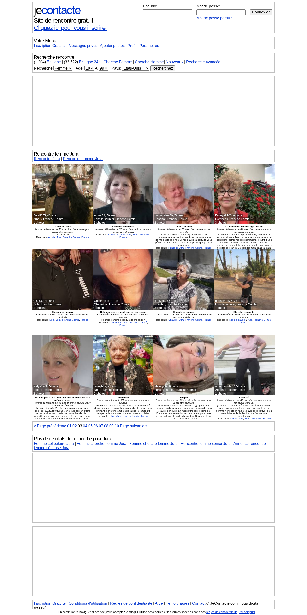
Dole (51, 320)
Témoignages (177, 603)
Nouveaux (174, 62)
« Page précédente (50, 426)
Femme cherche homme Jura (101, 443)
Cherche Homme (149, 62)
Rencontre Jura (47, 159)
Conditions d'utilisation (88, 603)
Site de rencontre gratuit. (64, 20)
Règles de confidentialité (131, 603)
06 (96, 426)
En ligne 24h (89, 62)
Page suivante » (134, 426)
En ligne (54, 62)
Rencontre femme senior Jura (206, 443)
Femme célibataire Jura (54, 443)
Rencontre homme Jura (83, 159)
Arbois (51, 237)
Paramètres (149, 46)
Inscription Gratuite (50, 46)
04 (85, 426)
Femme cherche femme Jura (153, 443)
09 (111, 426)
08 (106, 426)
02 (74, 426)
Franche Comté (71, 237)
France (85, 237)
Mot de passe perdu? (214, 18)
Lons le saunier (116, 234)
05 (90, 426)
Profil (132, 46)
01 (69, 426)
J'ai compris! (247, 612)
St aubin (173, 320)
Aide (159, 603)
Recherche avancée (203, 62)
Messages (83, 46)
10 (117, 426)
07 (101, 426)
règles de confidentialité (221, 612)
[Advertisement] (153, 111)
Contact (198, 603)
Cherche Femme (117, 62)
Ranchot (173, 247)
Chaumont (116, 322)
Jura (59, 237)
